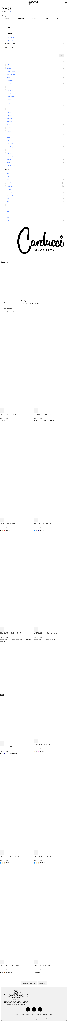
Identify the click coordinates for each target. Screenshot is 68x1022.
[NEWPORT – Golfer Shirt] (51, 340)
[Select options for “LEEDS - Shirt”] (2, 743)
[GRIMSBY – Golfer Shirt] (51, 782)
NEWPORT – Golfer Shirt (44, 414)
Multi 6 (9, 128)
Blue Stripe (10, 81)
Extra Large (10, 192)
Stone (9, 159)
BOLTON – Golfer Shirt (43, 523)
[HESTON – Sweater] (51, 892)
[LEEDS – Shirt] (17, 671)
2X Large (10, 195)
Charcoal (10, 90)
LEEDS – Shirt (6, 747)
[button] (2, 410)
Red (8, 140)
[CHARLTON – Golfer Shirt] (17, 559)
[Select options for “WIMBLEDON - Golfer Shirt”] (36, 629)
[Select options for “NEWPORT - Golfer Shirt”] (36, 410)
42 (8, 208)
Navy (8, 134)
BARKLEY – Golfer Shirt (10, 856)
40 (8, 205)
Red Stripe (10, 147)
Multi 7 (9, 131)
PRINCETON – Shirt (42, 744)
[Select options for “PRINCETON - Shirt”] (36, 741)
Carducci (10, 40)
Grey (8, 103)
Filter (61, 55)
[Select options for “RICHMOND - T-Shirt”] (2, 520)
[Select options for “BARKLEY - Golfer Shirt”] (2, 852)
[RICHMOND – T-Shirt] (17, 450)
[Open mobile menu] (2, 2)
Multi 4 (9, 121)
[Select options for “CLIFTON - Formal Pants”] (2, 962)
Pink (8, 137)
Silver (9, 153)
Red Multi (10, 144)
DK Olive (9, 99)
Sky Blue (10, 156)
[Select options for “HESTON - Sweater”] (36, 962)
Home (4, 11)
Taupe (9, 162)
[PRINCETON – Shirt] (51, 671)
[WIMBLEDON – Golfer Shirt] (51, 559)
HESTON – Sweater (42, 965)
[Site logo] (34, 2)
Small (9, 183)
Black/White (11, 74)
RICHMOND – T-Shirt (8, 523)
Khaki (9, 106)
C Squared (10, 37)
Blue (8, 77)
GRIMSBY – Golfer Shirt (44, 856)
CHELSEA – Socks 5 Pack (10, 414)
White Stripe (11, 166)
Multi (9, 112)
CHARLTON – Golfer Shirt (10, 633)
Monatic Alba (11, 43)
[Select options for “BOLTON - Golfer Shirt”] (36, 520)
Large (9, 189)
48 (8, 217)
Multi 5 (9, 125)
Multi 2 (9, 115)
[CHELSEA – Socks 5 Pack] (17, 340)
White (9, 65)
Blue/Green (10, 84)
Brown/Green (11, 87)
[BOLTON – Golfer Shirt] (51, 450)
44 (8, 211)
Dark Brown (11, 96)
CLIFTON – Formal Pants (10, 965)
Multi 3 (9, 118)
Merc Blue (10, 109)
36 (8, 199)
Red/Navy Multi (12, 150)
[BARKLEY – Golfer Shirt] (17, 782)
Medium (10, 186)
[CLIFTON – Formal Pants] (17, 892)
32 (8, 177)
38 (8, 202)
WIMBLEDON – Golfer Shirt (45, 633)
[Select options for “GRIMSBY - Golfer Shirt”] (36, 852)
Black (9, 62)
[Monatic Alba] (41, 262)
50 (8, 221)
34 (8, 180)
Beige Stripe (11, 71)
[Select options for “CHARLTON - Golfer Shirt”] (2, 629)
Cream (9, 93)
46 (8, 214)
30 (8, 173)
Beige (9, 68)
